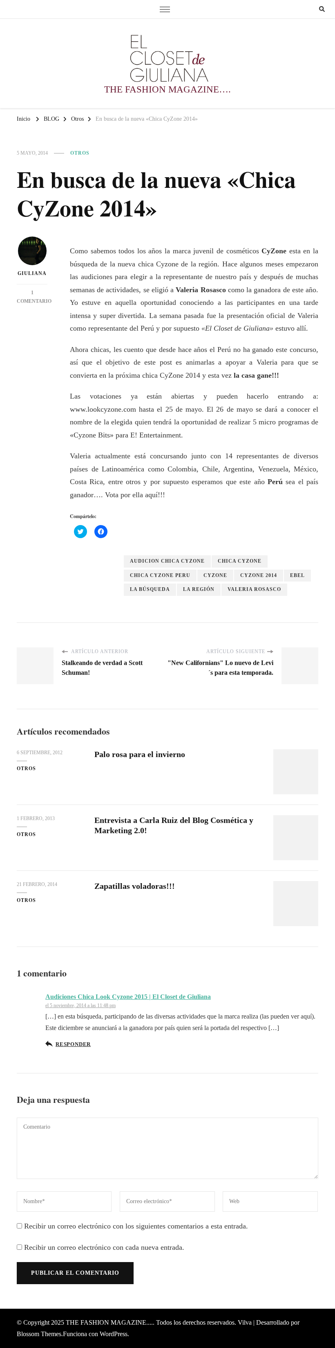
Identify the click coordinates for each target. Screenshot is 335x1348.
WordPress (113, 1333)
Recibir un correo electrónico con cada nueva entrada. (104, 1247)
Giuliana (32, 273)
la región (198, 589)
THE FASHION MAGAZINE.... (109, 1322)
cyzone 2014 (258, 575)
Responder (73, 1044)
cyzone (215, 575)
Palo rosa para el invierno (139, 754)
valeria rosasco (254, 589)
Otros (79, 153)
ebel (297, 575)
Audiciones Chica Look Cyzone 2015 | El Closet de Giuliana (128, 996)
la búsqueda (150, 589)
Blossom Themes (39, 1333)
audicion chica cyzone (167, 561)
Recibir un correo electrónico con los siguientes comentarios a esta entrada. (136, 1226)
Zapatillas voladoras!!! (134, 885)
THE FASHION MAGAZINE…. (167, 89)
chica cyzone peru (160, 575)
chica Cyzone (239, 561)
